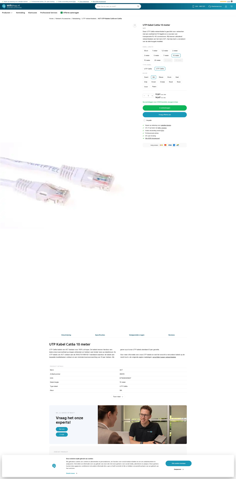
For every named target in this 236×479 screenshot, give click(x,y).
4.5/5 (228, 1)
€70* (74, 1)
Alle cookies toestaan (178, 463)
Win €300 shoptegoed (99, 1)
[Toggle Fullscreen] (135, 25)
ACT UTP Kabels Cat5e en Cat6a (110, 18)
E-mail (62, 434)
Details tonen (70, 473)
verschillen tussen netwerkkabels (164, 357)
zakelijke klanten (166, 125)
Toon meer (117, 397)
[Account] (225, 6)
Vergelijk (149, 120)
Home (51, 18)
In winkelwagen (164, 108)
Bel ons (61, 429)
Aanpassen (177, 469)
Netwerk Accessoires (62, 18)
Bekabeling (76, 18)
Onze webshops (84, 1)
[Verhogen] (152, 95)
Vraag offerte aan (165, 115)
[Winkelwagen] (231, 6)
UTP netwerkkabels (89, 18)
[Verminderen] (144, 95)
